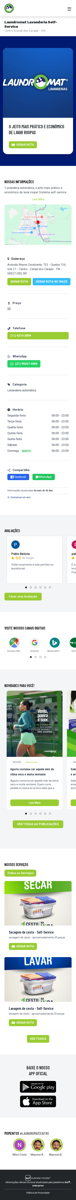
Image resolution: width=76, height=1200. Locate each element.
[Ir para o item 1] (26, 587)
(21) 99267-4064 (26, 363)
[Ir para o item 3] (36, 587)
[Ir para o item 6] (50, 587)
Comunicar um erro (21, 497)
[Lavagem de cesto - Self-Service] (38, 979)
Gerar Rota (19, 281)
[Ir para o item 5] (45, 587)
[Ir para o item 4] (40, 587)
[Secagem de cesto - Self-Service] (38, 903)
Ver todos (38, 1039)
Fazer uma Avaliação (23, 596)
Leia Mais (38, 199)
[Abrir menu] (69, 8)
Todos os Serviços (20, 873)
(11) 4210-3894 (20, 335)
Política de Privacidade (38, 1193)
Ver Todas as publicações (38, 824)
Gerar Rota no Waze (52, 281)
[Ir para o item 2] (31, 587)
